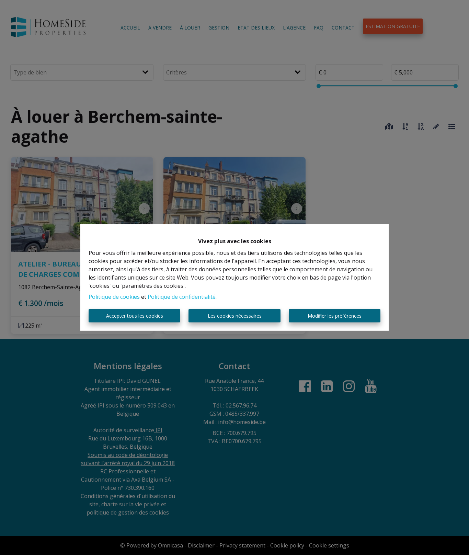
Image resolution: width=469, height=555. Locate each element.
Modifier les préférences (335, 315)
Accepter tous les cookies (134, 315)
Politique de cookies (114, 296)
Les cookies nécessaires (235, 315)
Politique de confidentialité (182, 296)
